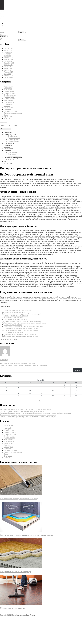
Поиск (2, 367)
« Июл (40, 401)
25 (18, 396)
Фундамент (8, 116)
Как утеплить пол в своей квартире (15, 572)
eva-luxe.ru (3, 122)
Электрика (7, 118)
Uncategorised (8, 86)
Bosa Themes (30, 615)
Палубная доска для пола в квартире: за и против (21, 330)
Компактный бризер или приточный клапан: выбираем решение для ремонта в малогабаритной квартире (36, 413)
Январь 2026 (8, 59)
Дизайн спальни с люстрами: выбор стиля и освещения (23, 321)
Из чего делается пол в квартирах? (16, 316)
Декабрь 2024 (8, 77)
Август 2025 (8, 65)
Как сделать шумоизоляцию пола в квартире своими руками (26, 535)
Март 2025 (7, 74)
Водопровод (8, 89)
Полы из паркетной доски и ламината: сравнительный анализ (25, 323)
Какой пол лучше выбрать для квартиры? (18, 310)
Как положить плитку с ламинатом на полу (19, 499)
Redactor (4, 360)
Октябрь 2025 (8, 61)
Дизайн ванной (9, 91)
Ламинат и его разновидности (14, 312)
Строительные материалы (13, 113)
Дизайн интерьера (10, 95)
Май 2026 (7, 54)
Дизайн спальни (9, 98)
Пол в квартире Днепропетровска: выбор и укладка (21, 328)
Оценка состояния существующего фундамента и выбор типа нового (23, 365)
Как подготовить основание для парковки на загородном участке (22, 411)
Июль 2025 (8, 66)
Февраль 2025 (8, 75)
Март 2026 (7, 56)
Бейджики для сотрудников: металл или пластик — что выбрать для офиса (25, 409)
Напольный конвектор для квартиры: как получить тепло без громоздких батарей (28, 417)
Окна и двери (8, 107)
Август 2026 (8, 48)
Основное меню (5, 129)
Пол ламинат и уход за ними (12, 608)
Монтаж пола (8, 104)
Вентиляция (8, 88)
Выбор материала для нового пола (16, 319)
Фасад (6, 115)
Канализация (8, 100)
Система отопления (10, 111)
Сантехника (8, 109)
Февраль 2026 (8, 57)
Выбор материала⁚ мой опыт (13, 332)
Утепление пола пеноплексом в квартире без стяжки (18, 363)
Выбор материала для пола (13, 325)
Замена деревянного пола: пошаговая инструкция (21, 336)
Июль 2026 (8, 50)
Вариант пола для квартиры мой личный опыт (20, 334)
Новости (7, 106)
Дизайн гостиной (10, 93)
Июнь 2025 (8, 68)
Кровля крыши (9, 102)
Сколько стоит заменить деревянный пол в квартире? (22, 314)
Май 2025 (7, 70)
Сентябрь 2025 (9, 63)
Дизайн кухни (9, 97)
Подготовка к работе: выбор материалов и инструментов (23, 326)
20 (41, 393)
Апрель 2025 (8, 72)
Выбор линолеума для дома (13, 317)
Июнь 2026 (8, 52)
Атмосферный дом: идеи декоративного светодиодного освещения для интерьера (28, 415)
